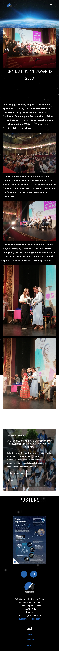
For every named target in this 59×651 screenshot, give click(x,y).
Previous (26, 574)
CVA (11, 480)
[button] (54, 459)
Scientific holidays (16, 435)
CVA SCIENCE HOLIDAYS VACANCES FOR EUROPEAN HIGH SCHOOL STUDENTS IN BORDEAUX (29, 458)
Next (31, 574)
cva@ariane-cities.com (29, 619)
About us (29, 639)
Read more (17, 473)
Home (29, 634)
